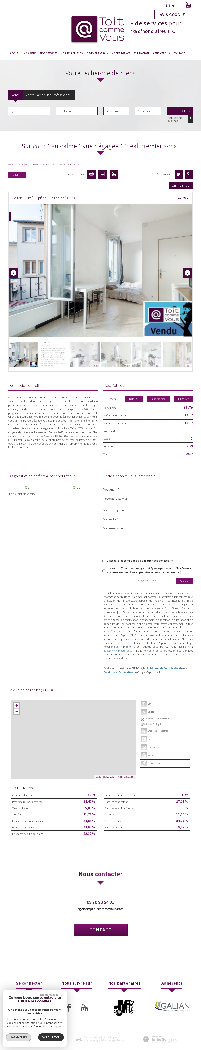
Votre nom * (111, 489)
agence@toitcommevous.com (100, 909)
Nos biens (30, 53)
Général (112, 399)
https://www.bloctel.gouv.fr (118, 650)
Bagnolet (22, 164)
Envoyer (184, 581)
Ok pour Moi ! (51, 1037)
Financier (183, 399)
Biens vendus (161, 53)
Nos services (48, 53)
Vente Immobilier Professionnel (49, 95)
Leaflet (98, 776)
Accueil (15, 53)
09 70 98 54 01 (100, 902)
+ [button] (16, 705)
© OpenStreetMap (126, 776)
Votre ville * (111, 519)
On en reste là (49, 995)
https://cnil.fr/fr (111, 631)
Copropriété (158, 399)
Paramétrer (18, 1037)
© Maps (109, 776)
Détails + (134, 399)
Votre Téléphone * (115, 510)
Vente (15, 95)
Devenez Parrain (97, 53)
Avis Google (172, 14)
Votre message (113, 528)
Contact (179, 53)
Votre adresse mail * (115, 500)
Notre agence (121, 53)
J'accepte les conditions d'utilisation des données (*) (140, 560)
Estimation (141, 53)
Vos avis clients (72, 53)
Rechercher (179, 111)
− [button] (16, 711)
